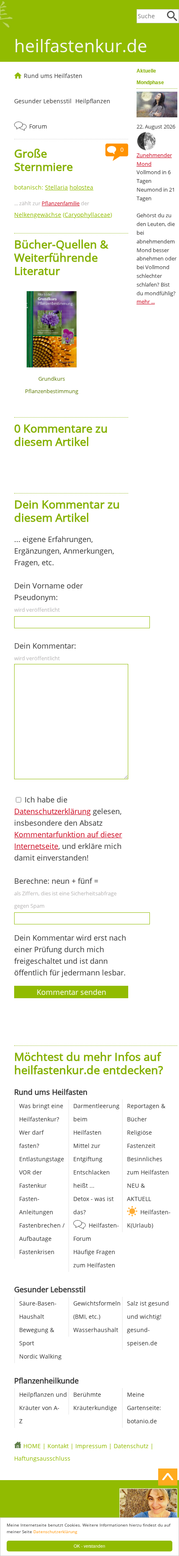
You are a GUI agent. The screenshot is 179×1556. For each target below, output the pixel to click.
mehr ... (146, 301)
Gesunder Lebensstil (43, 101)
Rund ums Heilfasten (53, 76)
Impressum (91, 1446)
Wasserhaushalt (95, 1330)
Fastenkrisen (37, 1252)
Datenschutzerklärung (55, 1531)
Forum (38, 126)
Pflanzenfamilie (61, 203)
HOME (32, 1446)
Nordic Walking (40, 1356)
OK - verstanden (89, 1546)
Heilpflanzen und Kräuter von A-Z (43, 1408)
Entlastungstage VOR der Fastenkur (41, 1172)
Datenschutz (131, 1446)
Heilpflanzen (92, 101)
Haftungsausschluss (42, 1458)
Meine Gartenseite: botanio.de (144, 1408)
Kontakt (58, 1446)
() (63, 215)
